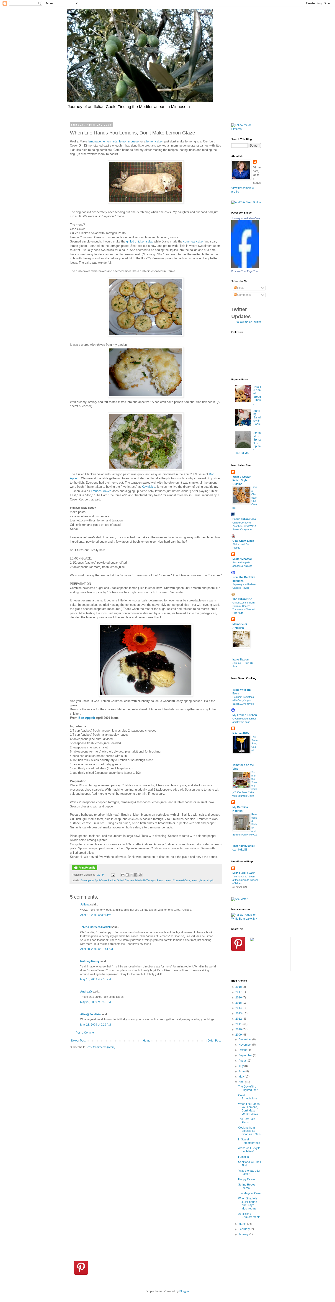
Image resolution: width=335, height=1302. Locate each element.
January (244, 1234)
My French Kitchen (244, 715)
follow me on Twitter (249, 322)
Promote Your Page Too (244, 271)
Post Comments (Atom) (101, 1047)
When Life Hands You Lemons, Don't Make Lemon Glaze (249, 1108)
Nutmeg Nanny (90, 961)
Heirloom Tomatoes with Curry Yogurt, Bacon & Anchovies (243, 700)
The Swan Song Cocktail (254, 743)
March (243, 1223)
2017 (238, 992)
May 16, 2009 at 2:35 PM (95, 979)
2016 (238, 997)
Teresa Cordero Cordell (95, 927)
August (243, 1060)
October (244, 1050)
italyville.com (241, 659)
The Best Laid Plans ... (246, 1120)
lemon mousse (129, 141)
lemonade (94, 141)
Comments (244, 294)
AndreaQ (86, 991)
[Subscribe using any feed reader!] (246, 202)
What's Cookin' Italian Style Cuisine (242, 480)
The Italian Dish (242, 599)
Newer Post (78, 1040)
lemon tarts (110, 141)
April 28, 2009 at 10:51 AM (96, 949)
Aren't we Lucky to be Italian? (249, 1150)
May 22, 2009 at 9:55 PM (95, 1002)
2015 (238, 1002)
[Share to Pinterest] (140, 875)
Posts (240, 287)
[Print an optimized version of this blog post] (84, 869)
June (242, 1071)
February (244, 1229)
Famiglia (243, 1156)
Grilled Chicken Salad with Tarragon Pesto (140, 880)
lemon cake (154, 141)
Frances (101, 491)
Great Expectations (248, 1097)
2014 (238, 1008)
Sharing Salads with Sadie (257, 417)
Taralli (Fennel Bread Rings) (257, 395)
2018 (238, 986)
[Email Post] (113, 874)
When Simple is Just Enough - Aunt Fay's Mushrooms (248, 1203)
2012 (238, 1018)
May (242, 1076)
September (246, 1055)
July (241, 1066)
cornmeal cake (193, 241)
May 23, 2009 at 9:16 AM (95, 1024)
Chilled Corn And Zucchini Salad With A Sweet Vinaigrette (244, 526)
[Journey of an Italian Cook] (245, 267)
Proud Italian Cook (244, 519)
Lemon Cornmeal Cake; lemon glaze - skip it (189, 880)
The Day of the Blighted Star (248, 1088)
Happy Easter (246, 1179)
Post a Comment (86, 1032)
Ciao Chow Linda (243, 540)
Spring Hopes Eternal (246, 1186)
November (245, 1044)
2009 (238, 1034)
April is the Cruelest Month (249, 1215)
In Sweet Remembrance (249, 1141)
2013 (238, 1013)
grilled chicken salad (139, 241)
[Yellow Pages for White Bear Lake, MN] (246, 918)
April (242, 1082)
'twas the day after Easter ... (249, 1172)
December (245, 1039)
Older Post (214, 1040)
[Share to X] (131, 875)
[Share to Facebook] (136, 875)
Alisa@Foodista (90, 1014)
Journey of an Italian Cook (245, 218)
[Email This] (123, 875)
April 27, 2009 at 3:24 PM (95, 915)
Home (146, 1040)
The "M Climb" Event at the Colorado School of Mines (245, 880)
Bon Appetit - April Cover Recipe (98, 880)
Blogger (184, 1291)
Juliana (85, 904)
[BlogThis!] (127, 875)
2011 (238, 1024)
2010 (238, 1029)
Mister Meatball (242, 559)
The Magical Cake (249, 1193)
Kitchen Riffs (240, 733)
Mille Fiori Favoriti (243, 873)
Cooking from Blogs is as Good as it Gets (249, 1131)
